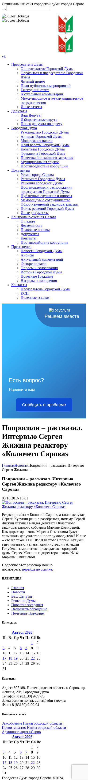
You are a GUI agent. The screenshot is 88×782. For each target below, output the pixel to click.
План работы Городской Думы (45, 145)
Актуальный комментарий (42, 94)
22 (33, 658)
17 (4, 658)
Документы (20, 170)
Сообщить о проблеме (44, 404)
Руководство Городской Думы (45, 132)
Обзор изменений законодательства (49, 204)
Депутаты (19, 111)
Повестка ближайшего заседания (47, 158)
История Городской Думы (41, 272)
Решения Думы (23, 601)
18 (10, 658)
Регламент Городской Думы (43, 179)
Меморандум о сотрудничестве (45, 200)
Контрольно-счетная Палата (33, 217)
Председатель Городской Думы (45, 289)
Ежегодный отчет (35, 90)
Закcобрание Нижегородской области (32, 723)
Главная (8, 465)
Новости (21, 465)
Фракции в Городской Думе (43, 153)
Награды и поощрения (39, 281)
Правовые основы (35, 230)
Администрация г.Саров (21, 732)
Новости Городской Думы (41, 251)
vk (4, 56)
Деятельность (31, 225)
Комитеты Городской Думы (43, 149)
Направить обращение (29, 609)
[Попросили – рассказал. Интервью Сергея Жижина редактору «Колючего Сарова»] (44, 507)
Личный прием (33, 81)
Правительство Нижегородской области (34, 727)
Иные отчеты (31, 107)
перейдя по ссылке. (37, 569)
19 (16, 658)
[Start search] (4, 9)
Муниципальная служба (40, 162)
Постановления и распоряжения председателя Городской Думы (46, 189)
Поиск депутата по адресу (41, 124)
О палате (28, 221)
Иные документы (35, 213)
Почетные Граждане (37, 276)
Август (22, 632)
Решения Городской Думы (42, 183)
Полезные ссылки (35, 298)
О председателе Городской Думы (47, 69)
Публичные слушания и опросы (46, 196)
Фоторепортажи (33, 264)
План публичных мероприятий (46, 86)
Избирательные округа (39, 120)
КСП (25, 293)
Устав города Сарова (37, 175)
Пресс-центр (21, 247)
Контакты (28, 238)
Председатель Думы (27, 64)
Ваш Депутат (31, 115)
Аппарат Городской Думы (41, 136)
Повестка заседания (27, 605)
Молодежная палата (37, 141)
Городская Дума (24, 128)
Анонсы (27, 255)
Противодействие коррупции (44, 166)
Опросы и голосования (39, 268)
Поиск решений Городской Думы (47, 209)
